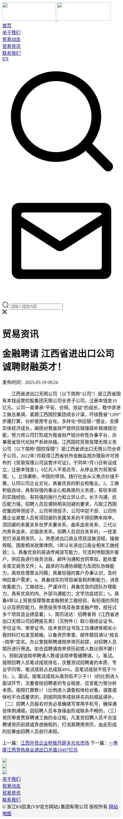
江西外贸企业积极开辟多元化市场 (55, 743)
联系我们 (11, 53)
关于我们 (11, 32)
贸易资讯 (11, 46)
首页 (6, 25)
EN (5, 58)
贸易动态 (11, 39)
